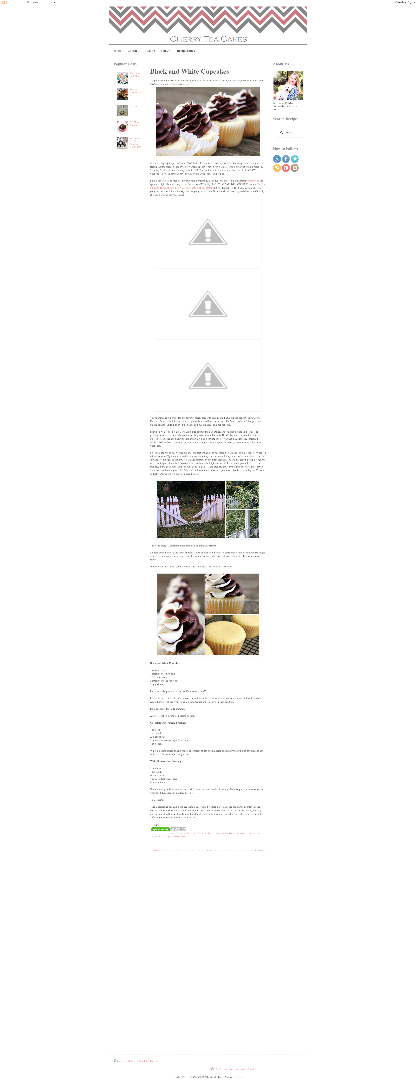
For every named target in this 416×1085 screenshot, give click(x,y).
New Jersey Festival (187, 187)
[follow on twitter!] (295, 162)
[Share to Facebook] (181, 829)
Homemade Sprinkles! (135, 75)
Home (116, 50)
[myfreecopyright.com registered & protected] (233, 1068)
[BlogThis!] (175, 829)
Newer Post (156, 850)
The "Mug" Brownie (135, 123)
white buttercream (178, 836)
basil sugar (135, 105)
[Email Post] (155, 824)
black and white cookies (187, 833)
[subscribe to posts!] (277, 171)
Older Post (260, 850)
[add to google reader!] (277, 162)
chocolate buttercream (230, 833)
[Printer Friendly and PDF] (160, 829)
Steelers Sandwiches (135, 91)
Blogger (239, 1077)
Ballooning (207, 187)
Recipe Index (186, 50)
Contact (133, 50)
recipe (167, 836)
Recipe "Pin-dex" (157, 50)
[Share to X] (178, 829)
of (200, 187)
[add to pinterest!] (286, 171)
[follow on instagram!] (295, 171)
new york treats (157, 836)
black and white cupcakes (209, 833)
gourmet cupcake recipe (250, 833)
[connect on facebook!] (286, 162)
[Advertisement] (128, 205)
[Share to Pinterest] (184, 829)
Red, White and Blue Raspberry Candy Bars (135, 142)
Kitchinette (253, 180)
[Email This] (172, 829)
